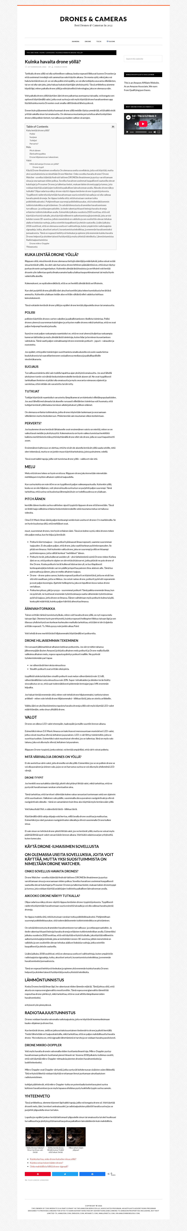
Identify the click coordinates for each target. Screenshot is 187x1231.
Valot (28, 160)
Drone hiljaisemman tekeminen (44, 157)
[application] (143, 124)
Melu (28, 147)
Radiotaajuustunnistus (37, 240)
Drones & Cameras (93, 19)
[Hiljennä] (155, 132)
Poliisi (32, 134)
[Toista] (127, 132)
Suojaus (33, 137)
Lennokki (44, 1180)
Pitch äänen (35, 150)
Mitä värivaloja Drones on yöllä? (44, 164)
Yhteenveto (32, 246)
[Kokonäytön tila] (159, 132)
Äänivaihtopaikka (38, 153)
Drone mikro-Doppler (39, 243)
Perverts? (34, 143)
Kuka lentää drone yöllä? (37, 130)
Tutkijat (33, 140)
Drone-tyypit (38, 167)
